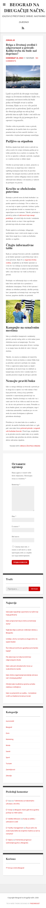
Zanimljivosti (10, 769)
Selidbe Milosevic (14, 819)
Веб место (15, 536)
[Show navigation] (4, 4)
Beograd (9, 727)
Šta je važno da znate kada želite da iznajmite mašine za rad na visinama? (23, 831)
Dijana (10, 840)
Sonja (10, 810)
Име (14, 516)
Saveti (8, 751)
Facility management (15, 828)
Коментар (16, 484)
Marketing (9, 739)
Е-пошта (16, 526)
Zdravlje (10, 40)
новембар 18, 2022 (14, 58)
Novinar (30, 58)
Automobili (10, 721)
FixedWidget (35, 903)
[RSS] (23, 28)
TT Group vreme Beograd (15, 868)
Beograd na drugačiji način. (24, 7)
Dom (7, 733)
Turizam (9, 763)
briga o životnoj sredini (30, 446)
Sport (8, 757)
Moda (8, 745)
